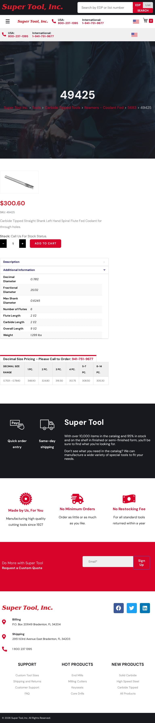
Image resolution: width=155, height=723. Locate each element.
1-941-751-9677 (93, 23)
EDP (138, 5)
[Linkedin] (145, 608)
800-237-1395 (68, 23)
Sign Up (141, 563)
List (148, 5)
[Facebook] (119, 608)
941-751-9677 (82, 359)
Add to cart (45, 243)
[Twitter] (132, 608)
